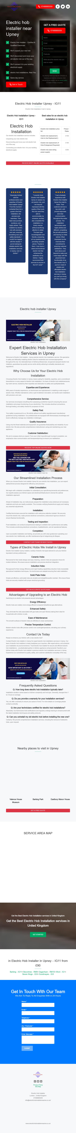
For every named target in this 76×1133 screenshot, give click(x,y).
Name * (24, 1001)
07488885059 (46, 6)
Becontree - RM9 (30, 971)
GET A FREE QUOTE (38, 810)
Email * (24, 1010)
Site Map (38, 1086)
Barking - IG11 (16, 971)
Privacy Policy (38, 1085)
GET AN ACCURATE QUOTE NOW (38, 589)
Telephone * (26, 1018)
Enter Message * (28, 1034)
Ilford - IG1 (60, 971)
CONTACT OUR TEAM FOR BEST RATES (38, 542)
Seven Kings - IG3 (29, 974)
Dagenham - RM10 (47, 971)
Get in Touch (17, 84)
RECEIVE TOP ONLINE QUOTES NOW (38, 448)
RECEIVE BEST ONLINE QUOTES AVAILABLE (38, 163)
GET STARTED (38, 934)
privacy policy (63, 80)
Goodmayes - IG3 (46, 974)
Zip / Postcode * (27, 1026)
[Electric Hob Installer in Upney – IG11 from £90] (38, 1074)
